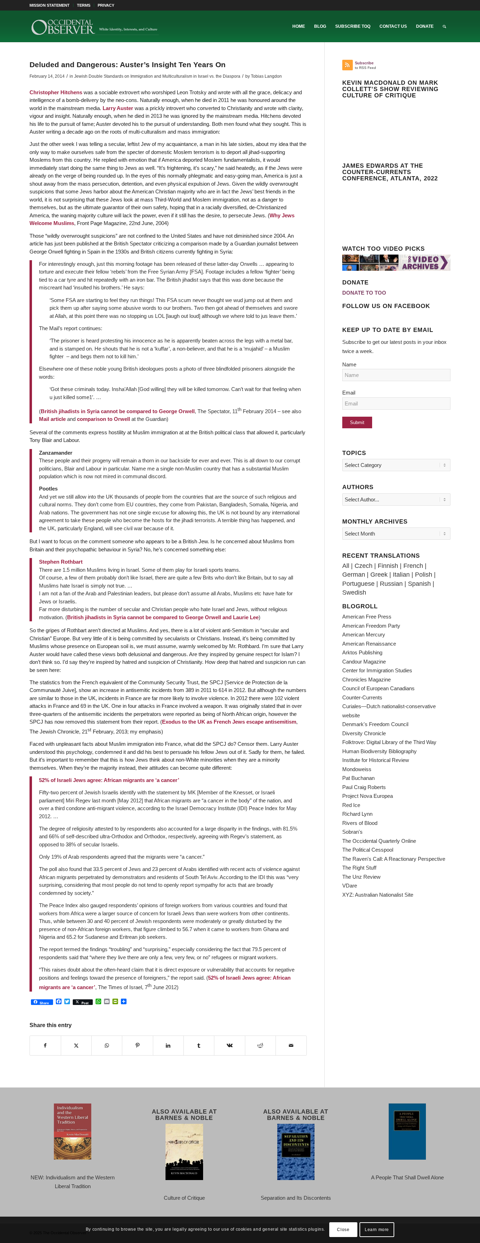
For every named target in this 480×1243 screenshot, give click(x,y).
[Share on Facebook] (45, 1046)
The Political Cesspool (367, 850)
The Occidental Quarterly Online (379, 841)
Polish (423, 574)
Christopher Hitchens (56, 92)
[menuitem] (51, 5)
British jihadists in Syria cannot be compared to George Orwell (118, 411)
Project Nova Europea (367, 796)
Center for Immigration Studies (377, 670)
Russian (391, 583)
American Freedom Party (371, 626)
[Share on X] (76, 1046)
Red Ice (351, 805)
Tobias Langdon (266, 76)
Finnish (388, 565)
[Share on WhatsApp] (107, 1046)
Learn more (377, 1229)
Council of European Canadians (378, 688)
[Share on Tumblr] (199, 1046)
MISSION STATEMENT (50, 5)
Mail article (52, 419)
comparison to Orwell (103, 419)
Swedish (354, 592)
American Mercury (363, 634)
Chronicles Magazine (366, 680)
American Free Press (366, 617)
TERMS (83, 5)
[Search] (444, 26)
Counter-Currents (362, 697)
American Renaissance (369, 644)
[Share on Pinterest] (137, 1046)
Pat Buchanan (358, 778)
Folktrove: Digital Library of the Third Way (389, 742)
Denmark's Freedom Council (375, 724)
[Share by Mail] (291, 1046)
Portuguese (358, 583)
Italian (401, 574)
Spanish (419, 583)
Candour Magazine (364, 662)
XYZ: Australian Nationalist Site (377, 895)
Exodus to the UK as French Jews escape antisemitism (229, 722)
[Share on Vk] (229, 1046)
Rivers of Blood (359, 823)
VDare (349, 886)
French (413, 565)
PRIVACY (106, 5)
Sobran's (352, 832)
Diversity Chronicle (364, 733)
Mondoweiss (356, 769)
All (345, 565)
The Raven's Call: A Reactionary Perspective (393, 859)
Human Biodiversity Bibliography (379, 751)
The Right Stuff (359, 868)
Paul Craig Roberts (364, 787)
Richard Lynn (357, 814)
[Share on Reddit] (260, 1046)
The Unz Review (361, 877)
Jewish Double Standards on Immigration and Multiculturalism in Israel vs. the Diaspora (157, 76)
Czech (363, 565)
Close (343, 1229)
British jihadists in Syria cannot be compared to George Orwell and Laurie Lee (163, 617)
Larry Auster (118, 108)
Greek (379, 574)
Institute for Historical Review (375, 760)
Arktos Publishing (362, 652)
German (353, 574)
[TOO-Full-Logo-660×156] (95, 26)
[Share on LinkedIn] (168, 1046)
